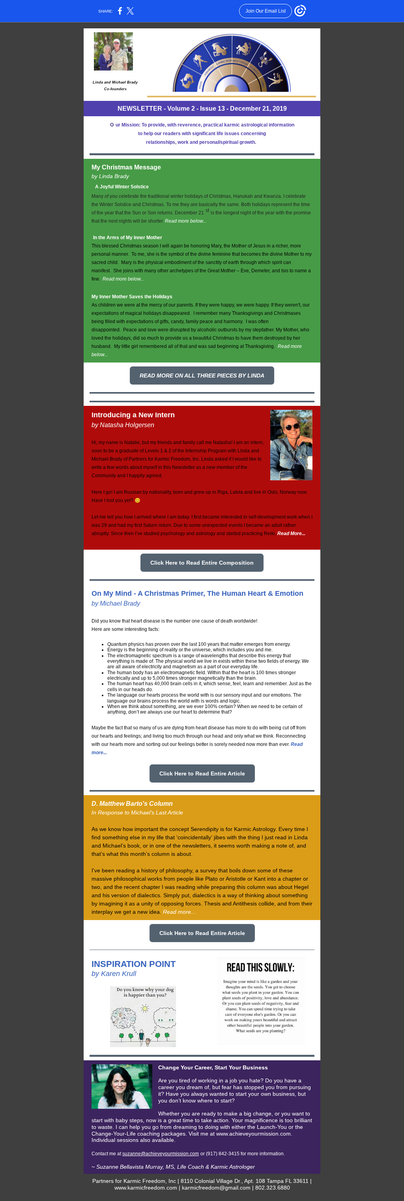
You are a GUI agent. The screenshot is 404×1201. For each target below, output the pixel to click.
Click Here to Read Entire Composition (202, 563)
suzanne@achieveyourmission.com (160, 1153)
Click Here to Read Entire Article (202, 773)
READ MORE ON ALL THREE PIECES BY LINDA (202, 375)
